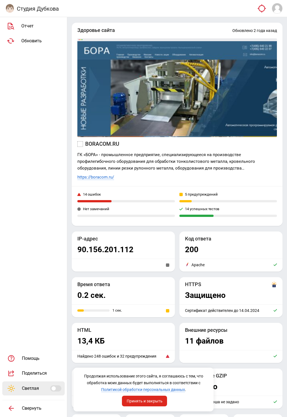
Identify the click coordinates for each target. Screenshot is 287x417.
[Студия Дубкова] (9, 8)
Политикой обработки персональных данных (143, 389)
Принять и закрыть (145, 401)
